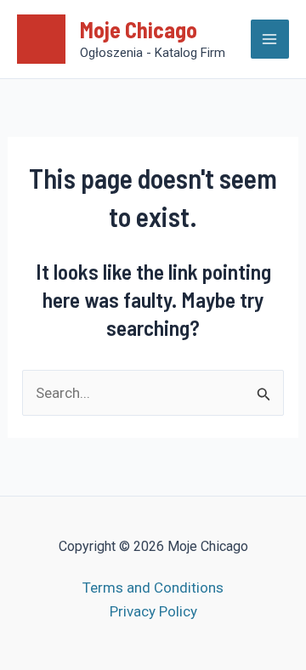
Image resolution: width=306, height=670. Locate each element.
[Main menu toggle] (270, 39)
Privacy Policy (153, 611)
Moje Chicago (138, 29)
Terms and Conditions (153, 587)
